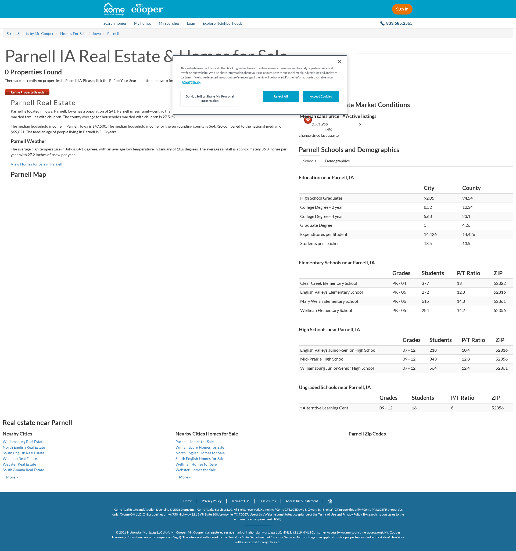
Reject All (281, 96)
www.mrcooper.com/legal (162, 537)
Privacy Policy (211, 501)
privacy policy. (191, 82)
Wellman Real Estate (20, 458)
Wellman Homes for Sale (196, 464)
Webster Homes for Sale (195, 469)
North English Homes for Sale (200, 453)
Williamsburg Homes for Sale (199, 447)
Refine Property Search (27, 92)
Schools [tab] (309, 161)
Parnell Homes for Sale (194, 441)
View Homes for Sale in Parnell (36, 164)
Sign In (402, 8)
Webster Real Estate (19, 464)
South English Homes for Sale (199, 458)
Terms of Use (240, 501)
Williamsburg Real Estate (23, 441)
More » (12, 477)
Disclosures (267, 501)
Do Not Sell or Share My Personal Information (210, 98)
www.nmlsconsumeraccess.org (360, 532)
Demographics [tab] (337, 161)
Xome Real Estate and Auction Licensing (141, 509)
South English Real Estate (23, 453)
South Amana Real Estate (23, 469)
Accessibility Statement (302, 501)
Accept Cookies (321, 96)
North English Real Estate (24, 447)
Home (187, 501)
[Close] (340, 61)
